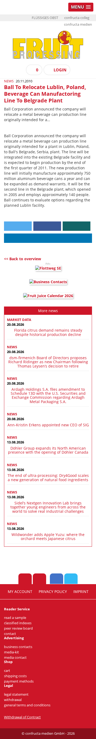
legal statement (16, 694)
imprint (81, 591)
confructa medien (78, 24)
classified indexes (17, 623)
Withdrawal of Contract (22, 717)
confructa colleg (76, 18)
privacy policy (53, 591)
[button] (18, 226)
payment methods (19, 681)
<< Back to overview (22, 258)
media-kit (11, 652)
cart (7, 670)
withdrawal (13, 700)
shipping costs (15, 676)
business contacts (18, 647)
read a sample (15, 617)
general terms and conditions (27, 705)
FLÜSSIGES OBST (45, 18)
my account (20, 591)
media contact (15, 657)
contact (10, 633)
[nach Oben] (25, 578)
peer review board (18, 628)
